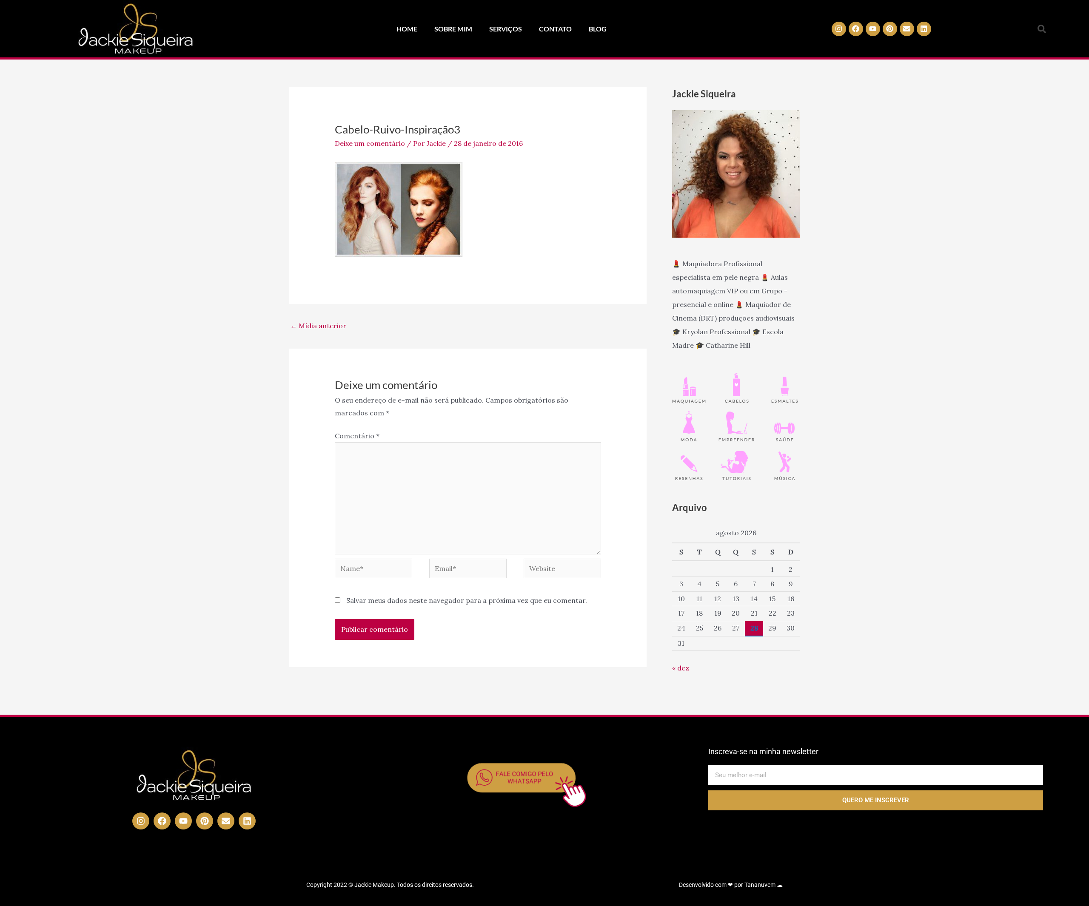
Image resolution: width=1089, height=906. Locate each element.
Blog (598, 29)
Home (406, 29)
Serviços (505, 29)
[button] (1041, 28)
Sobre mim (453, 29)
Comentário (357, 436)
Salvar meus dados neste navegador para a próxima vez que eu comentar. (466, 600)
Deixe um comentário (370, 143)
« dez (680, 668)
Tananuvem (759, 884)
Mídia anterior (318, 325)
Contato (555, 29)
